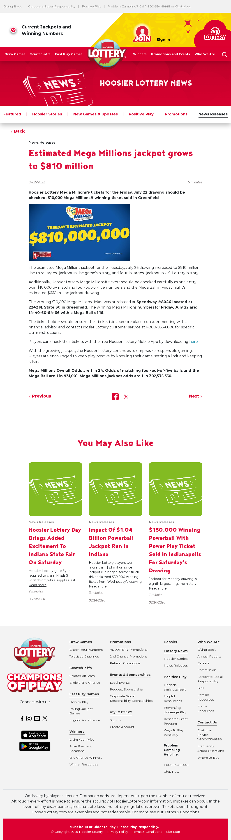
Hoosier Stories (47, 114)
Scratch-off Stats (82, 676)
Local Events (119, 682)
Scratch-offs (40, 54)
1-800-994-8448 (176, 765)
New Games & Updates (95, 114)
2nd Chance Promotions (128, 656)
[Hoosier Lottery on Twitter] (45, 718)
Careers (203, 663)
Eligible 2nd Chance (84, 682)
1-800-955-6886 (209, 739)
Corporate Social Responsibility (51, 6)
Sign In (163, 39)
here (193, 341)
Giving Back (12, 6)
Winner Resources (83, 764)
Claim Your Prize (81, 739)
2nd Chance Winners (85, 757)
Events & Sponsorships (130, 675)
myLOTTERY (121, 712)
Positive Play (91, 6)
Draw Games (15, 54)
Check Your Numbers (86, 649)
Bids (200, 688)
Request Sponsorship (126, 689)
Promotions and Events (170, 54)
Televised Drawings (84, 656)
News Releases (213, 114)
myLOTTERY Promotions (128, 649)
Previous (41, 396)
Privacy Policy (117, 831)
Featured (12, 114)
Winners (140, 54)
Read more (37, 585)
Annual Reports (209, 656)
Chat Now (183, 6)
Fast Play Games (69, 54)
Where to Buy (208, 757)
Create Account (122, 727)
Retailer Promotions (125, 663)
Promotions (176, 114)
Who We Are (205, 54)
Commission (206, 670)
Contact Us (207, 722)
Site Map (173, 831)
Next (194, 396)
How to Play (78, 702)
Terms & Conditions (147, 831)
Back (19, 131)
